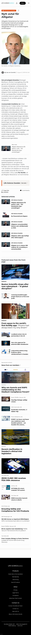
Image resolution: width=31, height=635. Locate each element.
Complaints (15, 595)
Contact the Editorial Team (15, 606)
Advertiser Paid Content (15, 598)
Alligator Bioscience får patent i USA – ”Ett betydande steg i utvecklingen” (18, 149)
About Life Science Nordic (15, 614)
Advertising (15, 579)
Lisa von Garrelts (10, 72)
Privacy (15, 590)
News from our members (10, 365)
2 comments (25, 190)
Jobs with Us (15, 611)
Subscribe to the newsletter (15, 574)
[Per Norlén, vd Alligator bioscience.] (15, 48)
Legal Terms (15, 592)
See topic (23, 183)
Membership (15, 576)
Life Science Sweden (9, 10)
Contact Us (15, 608)
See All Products (15, 582)
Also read (14, 144)
